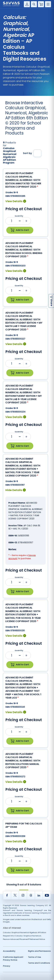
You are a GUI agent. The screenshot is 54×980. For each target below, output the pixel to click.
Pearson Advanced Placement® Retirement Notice (24, 939)
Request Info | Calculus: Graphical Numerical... (22, 936)
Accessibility (9, 951)
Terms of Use (34, 957)
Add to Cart (22, 230)
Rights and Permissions (39, 951)
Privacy (6, 966)
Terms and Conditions (39, 962)
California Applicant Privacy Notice (13, 958)
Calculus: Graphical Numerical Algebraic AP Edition (24, 932)
